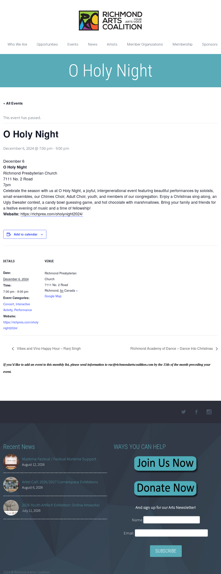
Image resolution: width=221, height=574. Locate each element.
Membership (182, 44)
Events (72, 44)
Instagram (209, 412)
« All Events (13, 103)
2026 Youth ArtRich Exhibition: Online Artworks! (61, 504)
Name (137, 519)
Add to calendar (25, 234)
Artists (112, 44)
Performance (23, 310)
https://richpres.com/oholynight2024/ (52, 213)
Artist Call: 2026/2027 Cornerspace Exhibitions (60, 481)
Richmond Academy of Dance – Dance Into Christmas (172, 348)
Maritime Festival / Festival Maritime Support (59, 458)
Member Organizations (145, 44)
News (92, 44)
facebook (196, 412)
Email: (129, 533)
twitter (183, 412)
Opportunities (47, 44)
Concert (8, 304)
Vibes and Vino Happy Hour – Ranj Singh (48, 348)
